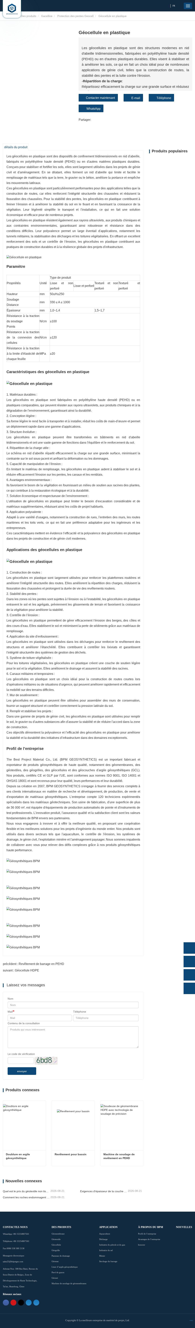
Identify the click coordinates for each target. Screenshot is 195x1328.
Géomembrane (58, 1234)
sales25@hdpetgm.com (13, 1261)
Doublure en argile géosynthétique (18, 1156)
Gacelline (46, 16)
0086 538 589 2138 (15, 1248)
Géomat (55, 1261)
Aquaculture (104, 1234)
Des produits (28, 16)
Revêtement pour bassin (70, 1154)
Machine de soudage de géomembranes (69, 1283)
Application (108, 1227)
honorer (141, 1245)
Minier (102, 1256)
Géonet (55, 1278)
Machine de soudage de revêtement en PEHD (119, 1156)
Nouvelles (184, 1227)
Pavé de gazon (58, 1272)
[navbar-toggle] (188, 6)
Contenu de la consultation (24, 1023)
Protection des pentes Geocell (75, 16)
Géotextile (56, 1239)
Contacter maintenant (100, 97)
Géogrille (56, 1250)
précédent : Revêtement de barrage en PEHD (33, 964)
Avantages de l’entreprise (149, 1239)
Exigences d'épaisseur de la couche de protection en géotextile (103, 1191)
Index (191, 1320)
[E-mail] (189, 975)
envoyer (22, 1071)
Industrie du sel (106, 1250)
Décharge (103, 1239)
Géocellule (56, 1245)
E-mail (135, 98)
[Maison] (12, 9)
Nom (10, 998)
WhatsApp (93, 108)
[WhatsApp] (189, 948)
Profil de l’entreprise (147, 1234)
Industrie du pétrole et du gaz (112, 1245)
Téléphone (164, 98)
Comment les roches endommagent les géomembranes (26, 1197)
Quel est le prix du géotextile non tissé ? (26, 1191)
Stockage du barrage (108, 1261)
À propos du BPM (150, 1227)
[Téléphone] (189, 961)
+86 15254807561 (21, 1234)
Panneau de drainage (61, 1256)
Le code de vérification (21, 1053)
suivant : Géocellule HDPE (21, 970)
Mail (10, 1011)
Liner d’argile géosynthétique (65, 1267)
